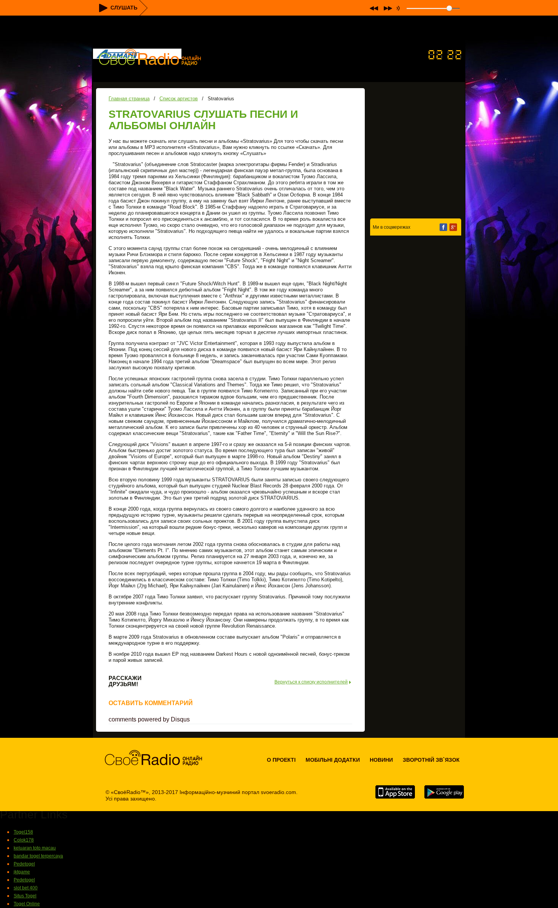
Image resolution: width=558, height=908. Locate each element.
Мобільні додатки (333, 760)
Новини (381, 760)
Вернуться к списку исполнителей (311, 682)
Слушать (123, 8)
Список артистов (178, 98)
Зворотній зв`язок (431, 760)
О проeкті (281, 760)
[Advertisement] (279, 33)
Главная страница (129, 98)
